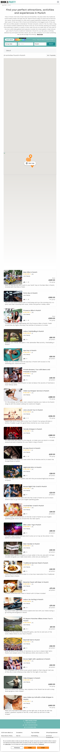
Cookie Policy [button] (8, 744)
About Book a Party (6, 735)
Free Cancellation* (31, 720)
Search (51, 44)
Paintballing (34, 735)
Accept (43, 747)
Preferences (17, 747)
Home (5, 5)
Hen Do (18, 735)
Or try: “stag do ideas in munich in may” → (44, 39)
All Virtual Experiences (49, 736)
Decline (30, 747)
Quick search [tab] (9, 39)
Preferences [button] (41, 744)
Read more (40, 34)
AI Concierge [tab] (20, 39)
